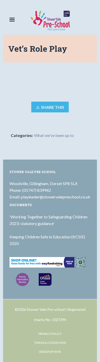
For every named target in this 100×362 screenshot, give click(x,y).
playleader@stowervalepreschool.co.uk (55, 196)
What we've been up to (54, 135)
